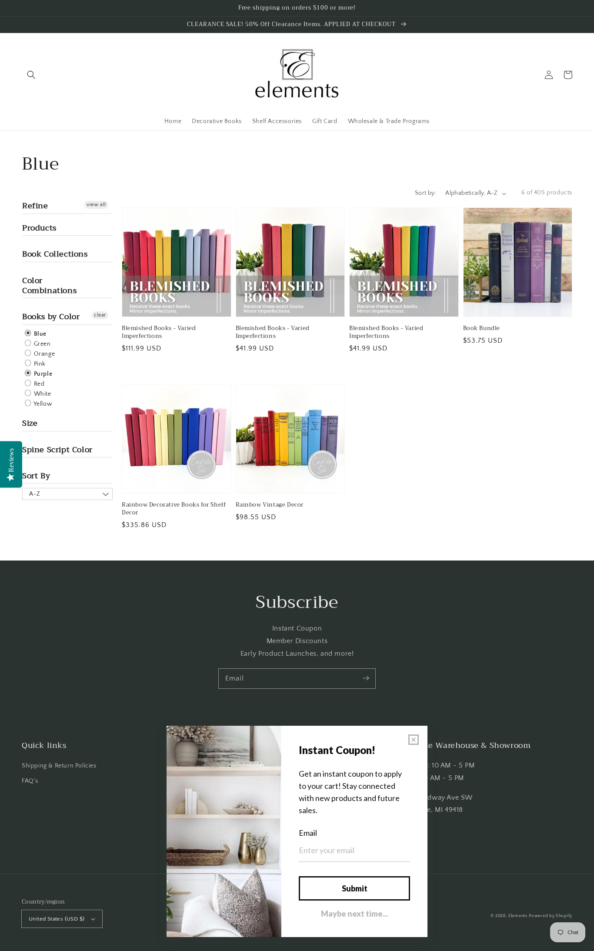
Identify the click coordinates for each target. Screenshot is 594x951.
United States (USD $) (56, 919)
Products (39, 228)
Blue (39, 333)
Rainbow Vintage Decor (270, 505)
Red (38, 383)
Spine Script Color (57, 450)
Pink (39, 363)
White (41, 393)
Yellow (42, 403)
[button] (31, 74)
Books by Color (51, 317)
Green (41, 343)
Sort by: (425, 193)
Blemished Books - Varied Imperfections (159, 332)
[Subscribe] (365, 678)
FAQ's (30, 780)
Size (29, 423)
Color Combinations (49, 285)
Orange (43, 353)
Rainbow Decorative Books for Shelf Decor (174, 509)
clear (100, 315)
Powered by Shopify (550, 916)
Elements (517, 916)
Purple (42, 373)
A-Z (34, 494)
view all (96, 204)
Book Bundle (482, 328)
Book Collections (55, 254)
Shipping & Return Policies (59, 765)
